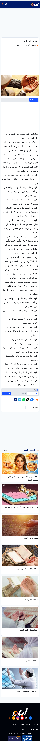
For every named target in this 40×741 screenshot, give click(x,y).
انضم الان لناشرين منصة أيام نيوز (28, 729)
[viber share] (19, 399)
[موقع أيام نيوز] (32, 4)
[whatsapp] (15, 399)
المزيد (5, 450)
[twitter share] (27, 399)
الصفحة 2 (35, 100)
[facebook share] (32, 399)
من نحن (35, 724)
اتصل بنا (15, 724)
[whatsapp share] (23, 399)
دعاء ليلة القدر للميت (32, 407)
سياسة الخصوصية (25, 724)
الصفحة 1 (33, 393)
